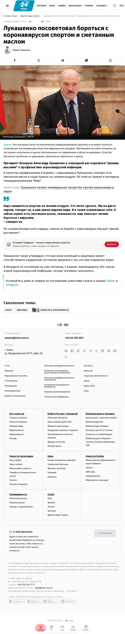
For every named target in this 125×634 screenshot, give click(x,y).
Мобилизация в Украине (100, 413)
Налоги (13, 480)
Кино (51, 456)
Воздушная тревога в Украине (63, 430)
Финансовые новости (20, 468)
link (66, 350)
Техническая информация (56, 397)
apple (33, 601)
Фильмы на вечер (56, 468)
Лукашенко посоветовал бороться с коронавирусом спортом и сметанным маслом (82, 16)
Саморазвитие (93, 476)
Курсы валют (15, 464)
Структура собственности (95, 376)
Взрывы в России (56, 442)
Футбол (41, 5)
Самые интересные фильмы (62, 460)
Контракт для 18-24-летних (99, 430)
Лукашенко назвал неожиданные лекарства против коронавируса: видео (59, 189)
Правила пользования (15, 396)
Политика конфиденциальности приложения (59, 379)
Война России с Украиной (63, 413)
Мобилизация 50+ (94, 422)
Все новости (16, 413)
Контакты (88, 366)
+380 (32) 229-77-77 (26, 584)
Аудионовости (16, 434)
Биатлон (52, 511)
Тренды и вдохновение (21, 506)
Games (62, 5)
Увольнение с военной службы (101, 417)
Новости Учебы (95, 456)
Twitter (110, 281)
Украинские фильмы (58, 464)
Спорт (51, 494)
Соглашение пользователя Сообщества (56, 386)
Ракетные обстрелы (57, 417)
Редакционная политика (16, 376)
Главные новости (18, 417)
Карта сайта (89, 386)
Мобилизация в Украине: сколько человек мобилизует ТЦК (100, 442)
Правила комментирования (57, 392)
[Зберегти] (110, 60)
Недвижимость (18, 494)
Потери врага (54, 446)
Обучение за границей (97, 480)
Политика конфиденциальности (59, 366)
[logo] (24, 5)
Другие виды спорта (30, 16)
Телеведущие (11, 386)
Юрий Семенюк (21, 50)
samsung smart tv (68, 601)
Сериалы (52, 476)
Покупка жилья (17, 502)
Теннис (89, 5)
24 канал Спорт (11, 16)
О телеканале (11, 381)
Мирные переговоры (58, 426)
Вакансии (88, 371)
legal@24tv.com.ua (43, 588)
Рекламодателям (12, 391)
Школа (89, 467)
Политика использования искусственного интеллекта (57, 372)
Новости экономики (21, 456)
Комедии (52, 472)
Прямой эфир (16, 426)
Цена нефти (15, 460)
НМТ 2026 (90, 472)
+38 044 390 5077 (74, 338)
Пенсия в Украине (18, 484)
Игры (86, 391)
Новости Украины (18, 422)
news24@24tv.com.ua (17, 338)
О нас (7, 366)
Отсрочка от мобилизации (99, 434)
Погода (13, 438)
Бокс (52, 5)
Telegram (12, 284)
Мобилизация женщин (97, 426)
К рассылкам (105, 533)
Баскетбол (75, 5)
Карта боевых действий (59, 422)
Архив (86, 381)
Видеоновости (16, 430)
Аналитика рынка (18, 498)
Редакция (9, 371)
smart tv (50, 601)
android (16, 601)
